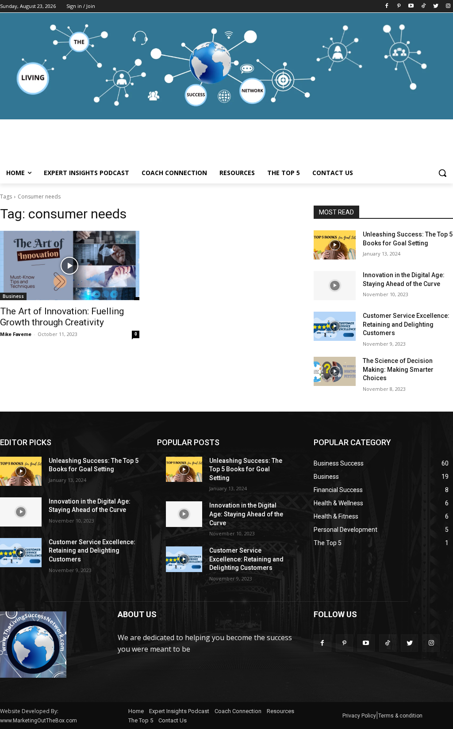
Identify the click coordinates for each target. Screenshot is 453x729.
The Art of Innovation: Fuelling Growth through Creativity (62, 317)
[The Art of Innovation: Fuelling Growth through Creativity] (69, 265)
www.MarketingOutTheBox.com (38, 721)
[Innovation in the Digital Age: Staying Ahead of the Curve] (334, 285)
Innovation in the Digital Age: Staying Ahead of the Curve (246, 514)
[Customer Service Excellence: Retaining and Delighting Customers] (334, 326)
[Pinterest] (399, 6)
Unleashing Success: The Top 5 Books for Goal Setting (245, 469)
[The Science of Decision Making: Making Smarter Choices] (334, 371)
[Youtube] (411, 6)
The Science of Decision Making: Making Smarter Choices (398, 369)
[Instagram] (448, 6)
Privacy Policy (359, 716)
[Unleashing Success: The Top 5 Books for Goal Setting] (334, 245)
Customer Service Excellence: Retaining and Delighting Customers (406, 324)
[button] (442, 172)
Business (13, 296)
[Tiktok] (423, 6)
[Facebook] (386, 6)
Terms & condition (400, 716)
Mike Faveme (15, 334)
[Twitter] (435, 6)
